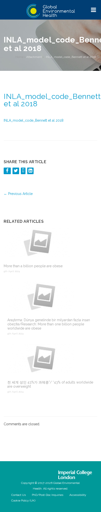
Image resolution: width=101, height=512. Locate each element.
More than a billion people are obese (33, 266)
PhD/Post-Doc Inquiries (47, 495)
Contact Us (18, 495)
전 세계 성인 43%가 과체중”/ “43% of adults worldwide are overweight (50, 384)
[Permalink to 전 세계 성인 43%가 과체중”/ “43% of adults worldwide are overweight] (52, 359)
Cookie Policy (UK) (23, 500)
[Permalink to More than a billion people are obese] (49, 242)
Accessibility (77, 495)
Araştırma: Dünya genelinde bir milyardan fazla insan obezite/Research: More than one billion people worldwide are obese (48, 324)
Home (19, 57)
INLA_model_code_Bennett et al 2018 (33, 120)
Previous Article (18, 194)
